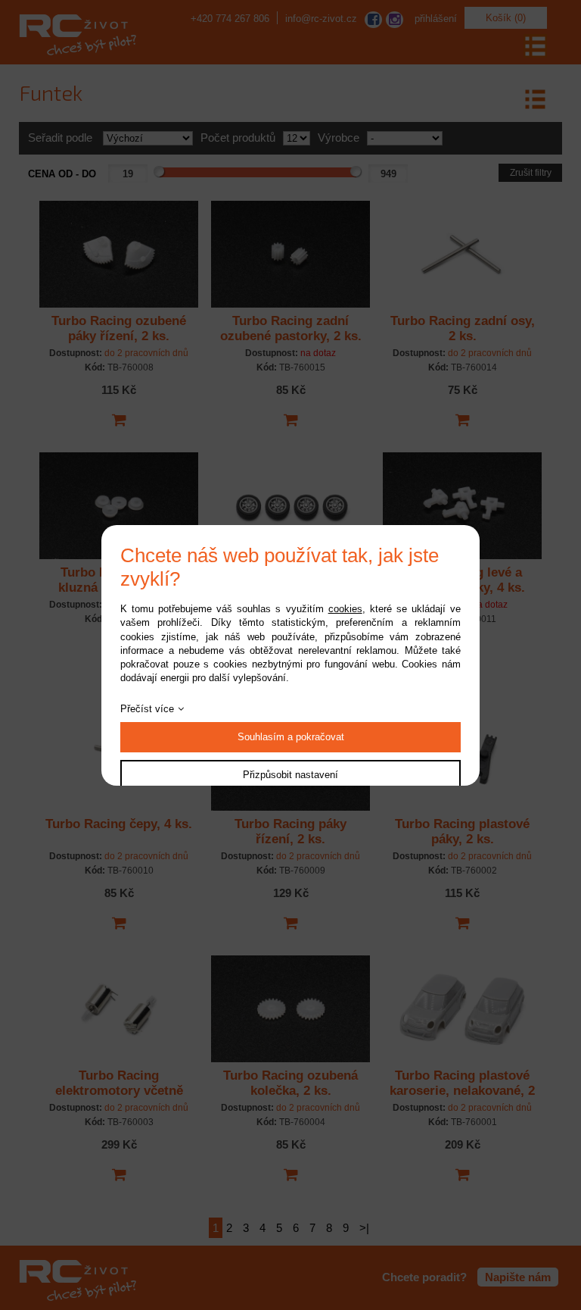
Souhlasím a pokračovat (291, 737)
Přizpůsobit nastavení (290, 774)
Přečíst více (147, 708)
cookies (345, 608)
